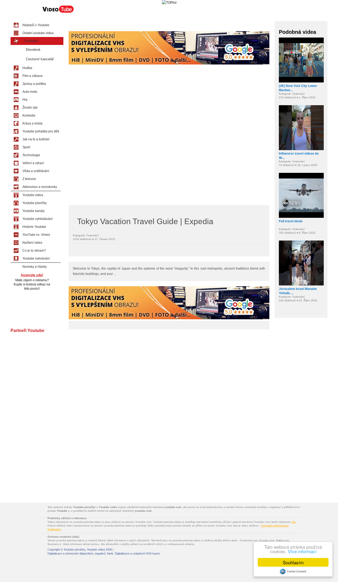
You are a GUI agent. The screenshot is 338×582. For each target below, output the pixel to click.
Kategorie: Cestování (86, 235)
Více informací (302, 551)
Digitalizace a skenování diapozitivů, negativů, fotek (80, 553)
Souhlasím (293, 562)
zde (293, 521)
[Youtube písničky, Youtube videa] (58, 12)
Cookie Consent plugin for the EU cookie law (293, 571)
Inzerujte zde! (32, 275)
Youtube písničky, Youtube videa (84, 549)
